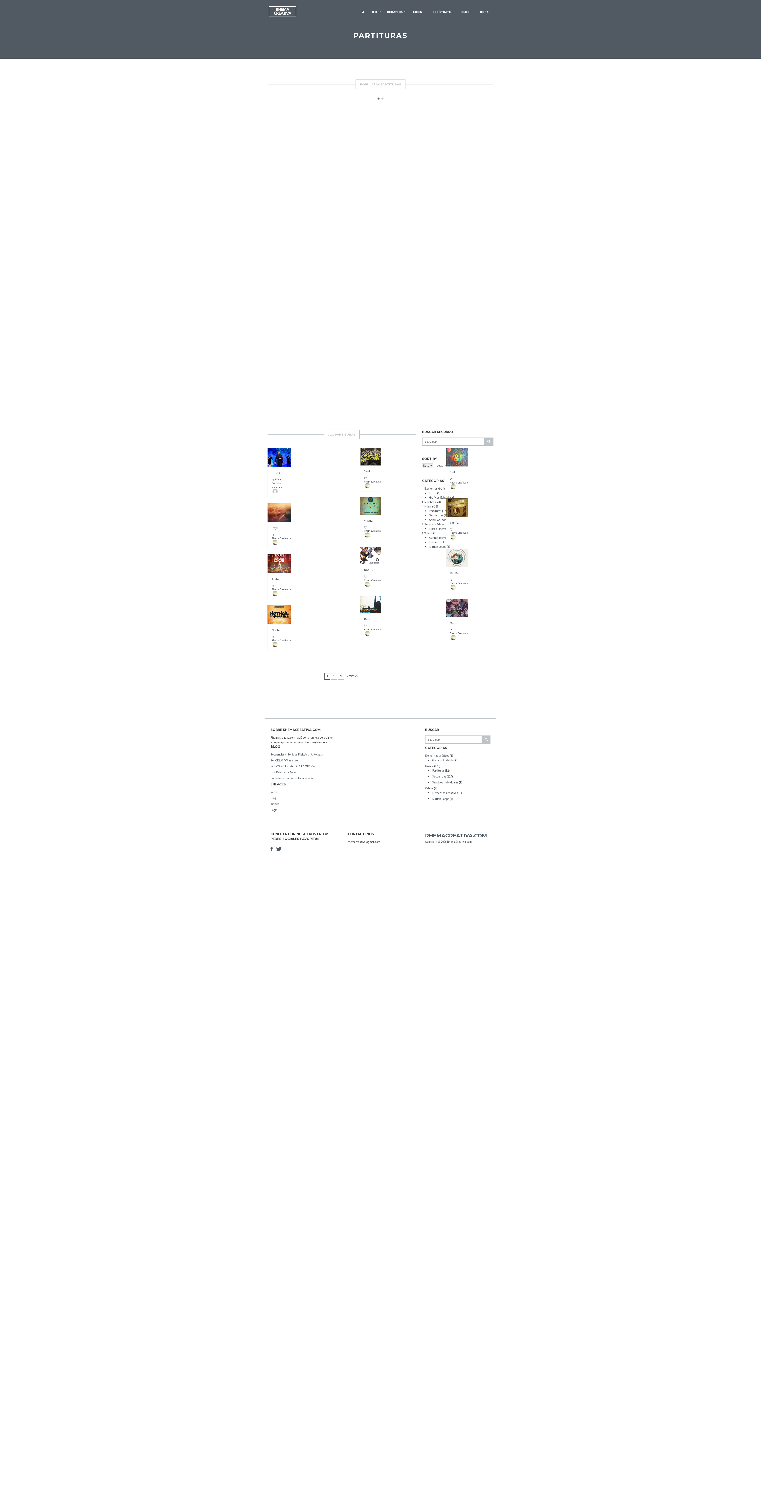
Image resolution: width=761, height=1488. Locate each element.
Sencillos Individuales (442, 520)
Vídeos (428, 533)
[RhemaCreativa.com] (282, 12)
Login (417, 11)
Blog (465, 11)
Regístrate (442, 11)
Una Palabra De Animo (284, 772)
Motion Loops (437, 547)
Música (428, 506)
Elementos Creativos (442, 542)
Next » (351, 676)
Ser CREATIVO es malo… (286, 760)
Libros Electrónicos (441, 529)
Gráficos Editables (440, 497)
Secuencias (436, 515)
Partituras (435, 511)
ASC (440, 465)
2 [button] (382, 99)
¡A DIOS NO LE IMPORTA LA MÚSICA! (293, 766)
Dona (484, 11)
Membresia (431, 502)
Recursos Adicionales (437, 524)
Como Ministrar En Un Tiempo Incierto (294, 778)
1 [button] (379, 99)
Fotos (433, 493)
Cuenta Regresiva (440, 538)
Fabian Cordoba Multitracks (277, 483)
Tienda (275, 804)
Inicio (274, 792)
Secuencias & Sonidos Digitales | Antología (297, 754)
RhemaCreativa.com (456, 835)
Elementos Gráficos (436, 488)
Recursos (395, 11)
